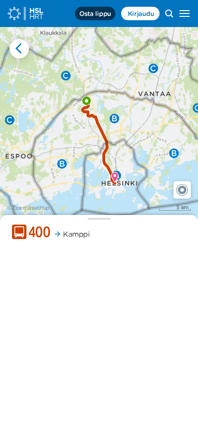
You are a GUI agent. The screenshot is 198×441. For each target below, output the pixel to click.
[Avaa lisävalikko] (184, 13)
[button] (182, 190)
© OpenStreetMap (28, 207)
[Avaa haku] (169, 13)
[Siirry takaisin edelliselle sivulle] (19, 48)
